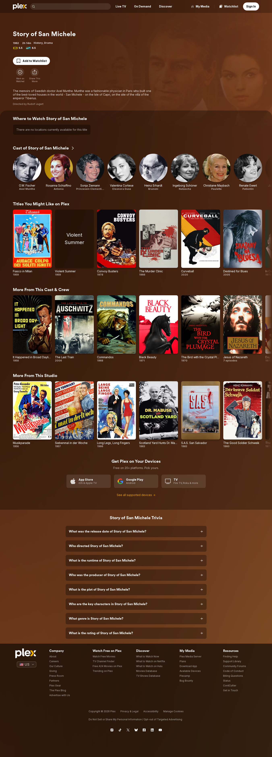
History (38, 42)
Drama (48, 42)
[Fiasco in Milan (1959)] (32, 243)
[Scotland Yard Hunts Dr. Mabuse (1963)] (158, 414)
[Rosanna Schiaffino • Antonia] (58, 172)
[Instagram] (112, 730)
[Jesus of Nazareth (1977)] (242, 328)
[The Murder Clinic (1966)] (158, 243)
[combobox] (73, 6)
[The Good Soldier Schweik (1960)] (242, 414)
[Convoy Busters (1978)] (116, 243)
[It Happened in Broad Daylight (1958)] (32, 328)
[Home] (20, 6)
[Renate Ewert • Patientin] (248, 172)
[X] (128, 730)
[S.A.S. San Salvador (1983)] (200, 414)
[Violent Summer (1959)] (74, 243)
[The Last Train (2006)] (74, 328)
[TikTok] (120, 730)
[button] (34, 75)
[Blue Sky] (136, 730)
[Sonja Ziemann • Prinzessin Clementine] (90, 172)
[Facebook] (144, 730)
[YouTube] (160, 730)
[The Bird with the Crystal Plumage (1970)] (200, 328)
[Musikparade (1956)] (32, 414)
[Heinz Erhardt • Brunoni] (153, 172)
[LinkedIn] (152, 730)
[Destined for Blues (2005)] (242, 243)
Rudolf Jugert (35, 103)
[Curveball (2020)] (200, 243)
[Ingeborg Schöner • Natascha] (185, 172)
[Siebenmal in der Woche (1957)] (74, 414)
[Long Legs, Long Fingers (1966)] (116, 414)
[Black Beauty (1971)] (158, 328)
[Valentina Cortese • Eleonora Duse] (122, 172)
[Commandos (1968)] (116, 328)
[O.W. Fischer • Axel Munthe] (27, 172)
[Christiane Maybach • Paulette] (216, 172)
